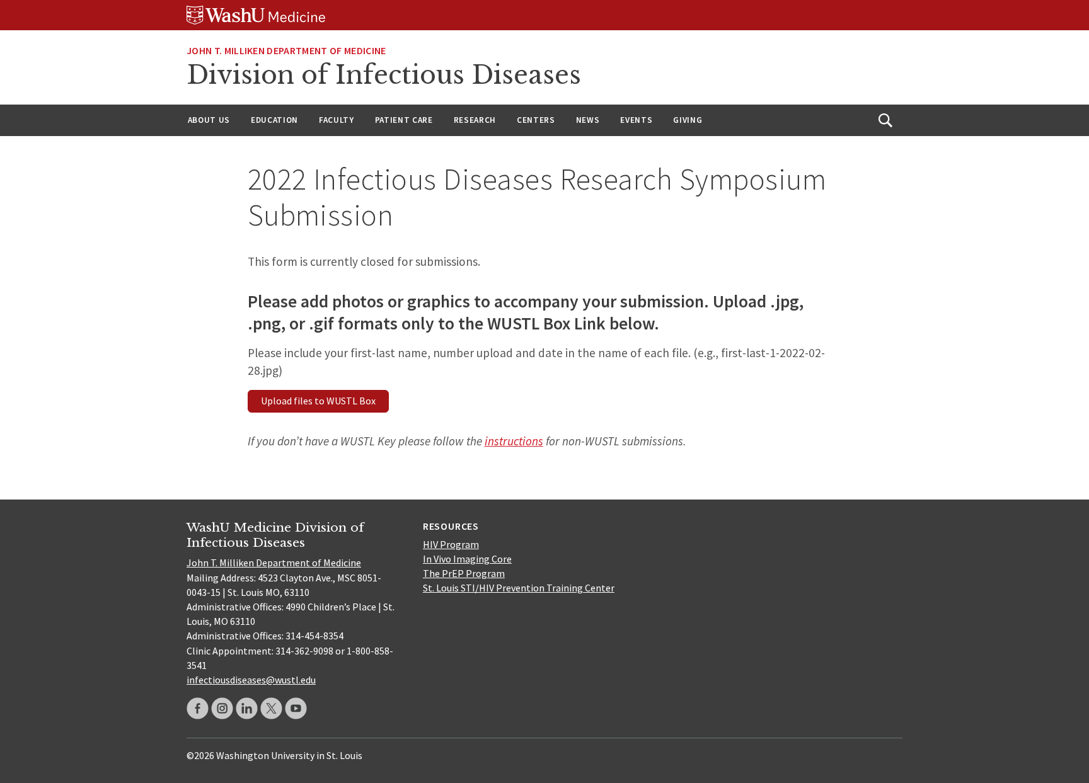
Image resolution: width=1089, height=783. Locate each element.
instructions (514, 441)
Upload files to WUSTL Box (318, 400)
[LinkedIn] (247, 708)
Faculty (336, 120)
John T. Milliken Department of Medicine (274, 562)
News (588, 120)
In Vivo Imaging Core (467, 558)
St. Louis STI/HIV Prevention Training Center (518, 587)
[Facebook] (198, 708)
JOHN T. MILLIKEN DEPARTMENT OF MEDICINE (286, 50)
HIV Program (451, 544)
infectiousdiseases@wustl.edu (251, 679)
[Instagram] (222, 708)
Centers (536, 120)
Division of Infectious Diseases (384, 75)
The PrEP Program (464, 573)
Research (475, 120)
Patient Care (404, 120)
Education (274, 120)
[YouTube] (296, 708)
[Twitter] (271, 708)
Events (636, 120)
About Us (209, 120)
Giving (687, 120)
